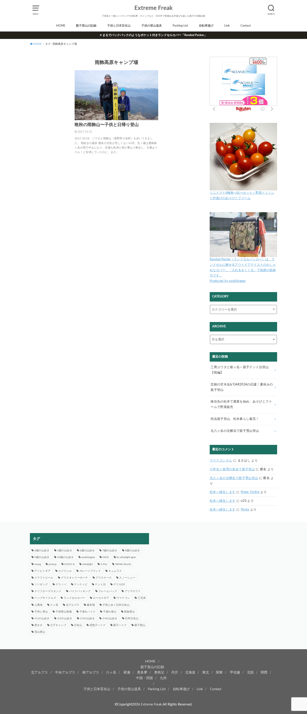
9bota (245, 509)
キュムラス (115, 571)
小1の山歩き (41, 618)
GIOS (105, 557)
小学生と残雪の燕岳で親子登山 (232, 469)
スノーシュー (127, 577)
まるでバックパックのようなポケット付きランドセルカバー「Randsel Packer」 (154, 35)
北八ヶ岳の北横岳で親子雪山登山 (234, 478)
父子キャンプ (58, 625)
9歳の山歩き (41, 557)
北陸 (250, 672)
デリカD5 (119, 584)
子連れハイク (87, 611)
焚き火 (38, 625)
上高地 (38, 605)
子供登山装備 (64, 611)
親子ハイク (120, 625)
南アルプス (90, 672)
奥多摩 (142, 672)
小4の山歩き (109, 618)
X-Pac (103, 564)
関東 (219, 672)
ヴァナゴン (123, 598)
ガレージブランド (90, 571)
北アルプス (72, 605)
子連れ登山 (109, 611)
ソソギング (41, 584)
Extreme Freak (153, 8)
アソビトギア (42, 571)
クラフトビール (43, 577)
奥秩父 (159, 672)
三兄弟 (142, 598)
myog (37, 564)
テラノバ (61, 584)
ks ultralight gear (126, 557)
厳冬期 (91, 605)
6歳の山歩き (87, 550)
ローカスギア (101, 598)
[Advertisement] (217, 564)
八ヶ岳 (54, 605)
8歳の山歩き (132, 550)
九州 (163, 678)
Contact (245, 25)
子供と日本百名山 (119, 25)
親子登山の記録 (86, 25)
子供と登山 (41, 611)
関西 (264, 672)
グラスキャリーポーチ (74, 577)
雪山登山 (39, 632)
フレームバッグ (107, 591)
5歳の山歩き (64, 550)
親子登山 (139, 625)
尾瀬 (126, 672)
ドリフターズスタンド (47, 591)
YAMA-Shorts (123, 564)
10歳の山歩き (65, 557)
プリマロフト (133, 591)
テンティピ (80, 584)
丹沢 (174, 672)
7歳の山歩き (109, 550)
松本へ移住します (223, 492)
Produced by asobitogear (228, 281)
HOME (60, 25)
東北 (205, 672)
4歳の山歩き (41, 550)
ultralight (87, 564)
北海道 (190, 672)
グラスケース (104, 577)
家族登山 (129, 611)
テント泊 (100, 584)
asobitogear (88, 557)
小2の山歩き (64, 618)
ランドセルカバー (74, 598)
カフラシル (65, 571)
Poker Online (250, 492)
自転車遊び (206, 25)
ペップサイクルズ (45, 598)
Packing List (180, 25)
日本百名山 (131, 618)
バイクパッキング (80, 591)
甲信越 (235, 672)
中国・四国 (144, 678)
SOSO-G (69, 564)
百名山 (78, 625)
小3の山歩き (87, 618)
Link (227, 25)
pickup (53, 564)
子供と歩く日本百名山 (115, 605)
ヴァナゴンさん (221, 460)
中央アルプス (65, 672)
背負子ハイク (97, 625)
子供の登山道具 (151, 25)
